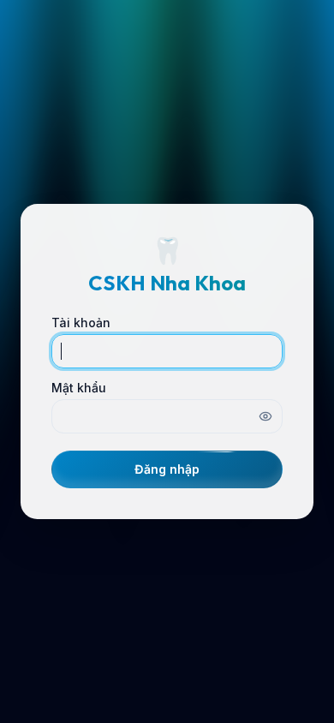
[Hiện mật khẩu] (265, 416)
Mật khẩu (78, 388)
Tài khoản (80, 323)
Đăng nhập (167, 469)
